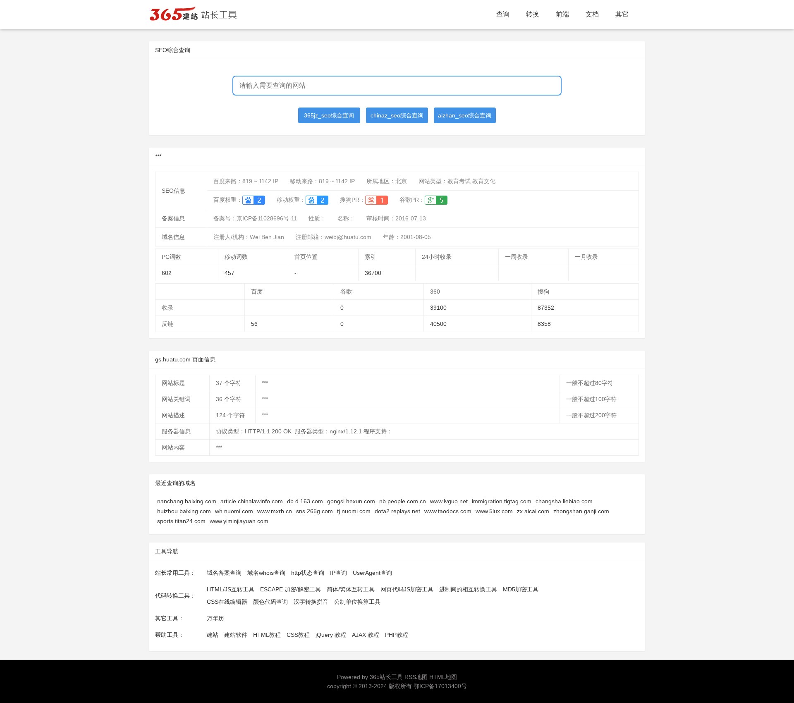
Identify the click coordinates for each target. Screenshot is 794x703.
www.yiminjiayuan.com (239, 521)
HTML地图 (443, 677)
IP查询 (338, 572)
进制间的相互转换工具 (468, 589)
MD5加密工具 (520, 589)
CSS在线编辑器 (227, 601)
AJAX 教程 (365, 634)
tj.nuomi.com (354, 511)
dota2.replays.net (397, 511)
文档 (592, 14)
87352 (546, 307)
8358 (544, 323)
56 (254, 323)
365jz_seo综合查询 (329, 115)
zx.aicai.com (533, 511)
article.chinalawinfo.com (251, 501)
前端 (562, 14)
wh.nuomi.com (234, 511)
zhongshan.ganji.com (581, 511)
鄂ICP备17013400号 (440, 686)
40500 (438, 323)
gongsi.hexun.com (351, 501)
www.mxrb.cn (274, 511)
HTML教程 (267, 634)
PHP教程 (396, 634)
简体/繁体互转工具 (351, 589)
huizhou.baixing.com (184, 511)
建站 (212, 634)
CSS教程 (298, 634)
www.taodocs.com (447, 511)
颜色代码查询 (270, 601)
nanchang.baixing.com (186, 501)
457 (229, 273)
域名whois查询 (266, 572)
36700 (373, 273)
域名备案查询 (224, 572)
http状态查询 (307, 572)
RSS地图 (416, 677)
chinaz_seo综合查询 (397, 115)
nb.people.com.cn (402, 501)
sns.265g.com (314, 511)
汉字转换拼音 (311, 601)
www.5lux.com (494, 511)
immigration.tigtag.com (501, 501)
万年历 (215, 618)
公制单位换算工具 (357, 601)
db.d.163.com (305, 501)
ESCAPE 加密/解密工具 (290, 589)
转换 (532, 14)
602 (167, 273)
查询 (502, 14)
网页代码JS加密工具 (406, 589)
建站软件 (235, 634)
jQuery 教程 (331, 634)
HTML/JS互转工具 (230, 589)
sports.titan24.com (181, 521)
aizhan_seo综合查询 (464, 115)
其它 (622, 14)
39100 (438, 307)
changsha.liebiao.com (564, 501)
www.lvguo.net (449, 501)
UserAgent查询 (372, 572)
